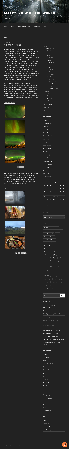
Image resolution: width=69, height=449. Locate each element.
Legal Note (36, 26)
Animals (49, 93)
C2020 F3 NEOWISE (49, 239)
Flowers (49, 96)
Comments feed (47, 426)
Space (44, 170)
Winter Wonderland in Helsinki (51, 320)
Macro (45, 158)
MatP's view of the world (29, 13)
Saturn (54, 273)
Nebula (51, 86)
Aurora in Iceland (12, 44)
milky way (58, 261)
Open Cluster (52, 83)
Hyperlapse (46, 148)
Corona (61, 246)
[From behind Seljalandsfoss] (15, 197)
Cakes (44, 133)
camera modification (49, 243)
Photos (12, 26)
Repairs (45, 167)
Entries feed (46, 423)
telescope (46, 282)
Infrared (45, 151)
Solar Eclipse (47, 276)
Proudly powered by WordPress (12, 445)
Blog (5, 26)
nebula (57, 267)
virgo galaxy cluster (49, 288)
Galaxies (51, 79)
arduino (56, 227)
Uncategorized (47, 176)
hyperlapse (53, 258)
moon (45, 264)
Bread (44, 126)
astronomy (47, 230)
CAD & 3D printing (48, 129)
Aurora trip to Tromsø (48, 311)
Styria (45, 279)
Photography (46, 161)
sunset (55, 279)
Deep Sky (49, 77)
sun (50, 279)
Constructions (47, 136)
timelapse (54, 282)
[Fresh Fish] (15, 242)
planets (55, 270)
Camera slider (47, 246)
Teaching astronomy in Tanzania (51, 314)
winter (58, 288)
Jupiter (60, 258)
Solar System (50, 62)
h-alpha (56, 255)
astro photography (57, 230)
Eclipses (51, 74)
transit (60, 282)
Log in (44, 420)
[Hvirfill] (15, 227)
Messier (52, 261)
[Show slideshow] (9, 103)
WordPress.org (47, 430)
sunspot (61, 279)
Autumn (52, 236)
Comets (51, 72)
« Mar (47, 205)
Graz (51, 255)
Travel (44, 173)
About (44, 26)
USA (50, 53)
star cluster (56, 276)
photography (47, 270)
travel (45, 285)
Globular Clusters (53, 81)
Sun (50, 64)
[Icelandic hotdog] (15, 212)
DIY (44, 142)
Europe (49, 55)
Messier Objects (53, 88)
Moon (50, 67)
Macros (49, 100)
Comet (55, 246)
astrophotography (49, 233)
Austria (51, 57)
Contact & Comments (24, 26)
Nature (47, 91)
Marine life (50, 98)
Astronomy (48, 60)
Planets (51, 69)
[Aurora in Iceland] (15, 111)
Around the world (49, 48)
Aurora (57, 233)
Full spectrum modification (51, 252)
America (49, 50)
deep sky (46, 249)
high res (46, 258)
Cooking (45, 139)
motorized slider (53, 264)
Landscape (46, 155)
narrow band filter (48, 267)
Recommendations (48, 164)
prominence (47, 273)
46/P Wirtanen (48, 227)
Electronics (46, 145)
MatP (44, 330)
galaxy (45, 255)
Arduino (45, 120)
